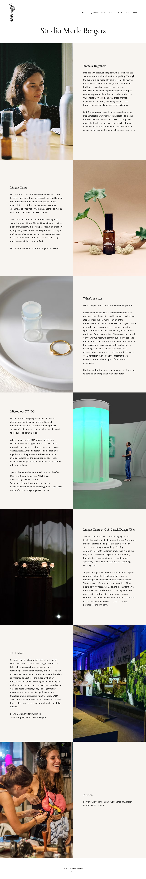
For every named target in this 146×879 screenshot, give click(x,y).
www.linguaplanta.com (47, 248)
